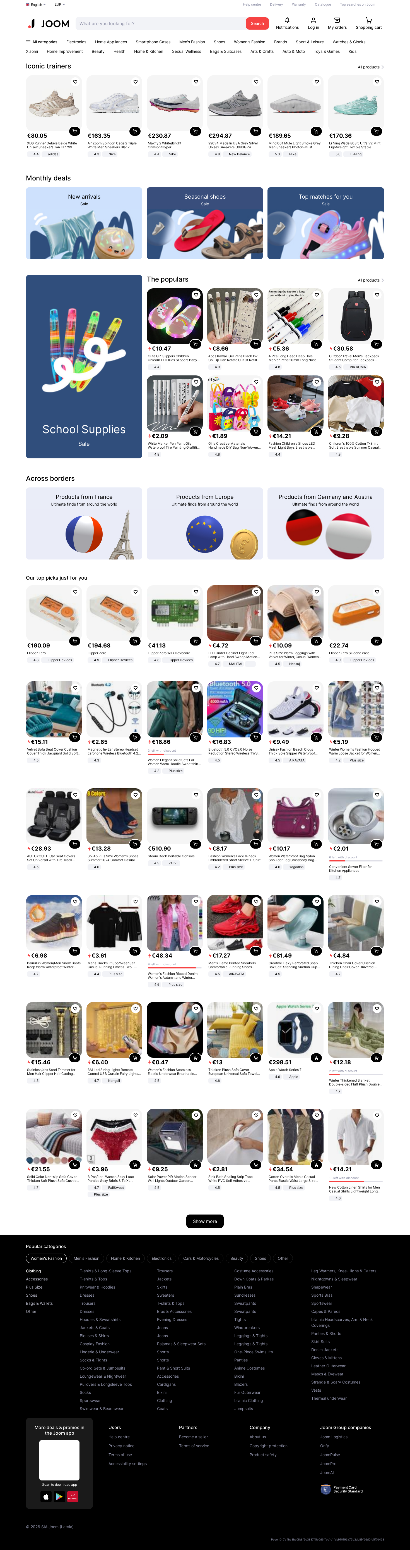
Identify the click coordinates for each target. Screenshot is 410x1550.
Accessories (37, 1279)
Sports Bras (321, 1295)
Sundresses (244, 1295)
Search (257, 23)
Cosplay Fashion (95, 1343)
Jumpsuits (243, 1408)
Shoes (219, 41)
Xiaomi (32, 51)
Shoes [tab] (260, 1258)
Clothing (33, 1270)
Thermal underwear (329, 1398)
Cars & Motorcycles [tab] (201, 1258)
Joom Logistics (334, 1437)
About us (258, 1437)
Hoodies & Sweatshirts (100, 1319)
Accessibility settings (127, 1463)
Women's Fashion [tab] (46, 1258)
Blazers (241, 1384)
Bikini (162, 1392)
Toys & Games (327, 51)
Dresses (87, 1295)
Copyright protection (269, 1446)
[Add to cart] (75, 131)
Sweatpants (245, 1303)
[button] (46, 1496)
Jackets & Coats (95, 1327)
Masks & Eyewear (327, 1374)
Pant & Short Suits (173, 1368)
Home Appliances (111, 41)
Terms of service (194, 1446)
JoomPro (328, 1463)
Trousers (87, 1303)
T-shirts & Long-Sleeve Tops (105, 1270)
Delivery (276, 4)
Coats (162, 1408)
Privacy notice (121, 1446)
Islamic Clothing (248, 1400)
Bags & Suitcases (226, 51)
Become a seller (193, 1437)
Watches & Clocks (349, 41)
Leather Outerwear (328, 1365)
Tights (240, 1319)
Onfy (324, 1446)
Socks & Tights (93, 1360)
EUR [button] (58, 4)
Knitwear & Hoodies (97, 1287)
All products (369, 67)
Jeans (162, 1327)
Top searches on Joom (357, 4)
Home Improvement (65, 51)
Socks (85, 1392)
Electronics (76, 41)
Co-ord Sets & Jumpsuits (102, 1368)
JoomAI (327, 1472)
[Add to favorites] (75, 81)
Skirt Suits (320, 1341)
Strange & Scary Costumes (335, 1382)
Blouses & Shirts (94, 1335)
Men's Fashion (192, 41)
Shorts (163, 1351)
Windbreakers (247, 1327)
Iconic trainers (48, 66)
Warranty (299, 4)
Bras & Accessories (174, 1311)
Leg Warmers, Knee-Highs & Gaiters (343, 1270)
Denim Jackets (324, 1349)
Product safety (263, 1455)
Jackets (164, 1279)
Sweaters (165, 1295)
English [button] (36, 5)
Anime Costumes (249, 1368)
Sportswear (90, 1400)
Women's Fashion (249, 41)
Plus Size (34, 1287)
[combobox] (159, 23)
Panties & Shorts (326, 1333)
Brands (280, 41)
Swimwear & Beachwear (102, 1408)
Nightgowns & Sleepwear (334, 1279)
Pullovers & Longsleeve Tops (106, 1384)
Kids (352, 51)
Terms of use (120, 1455)
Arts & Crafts (262, 51)
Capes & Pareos (325, 1311)
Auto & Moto (294, 51)
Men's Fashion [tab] (86, 1258)
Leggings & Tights (250, 1335)
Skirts (162, 1287)
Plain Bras (243, 1287)
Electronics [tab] (162, 1258)
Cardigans (166, 1384)
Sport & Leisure (310, 41)
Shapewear (321, 1287)
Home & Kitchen (148, 51)
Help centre (252, 4)
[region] (205, 116)
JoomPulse (330, 1455)
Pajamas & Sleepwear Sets (181, 1343)
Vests (316, 1390)
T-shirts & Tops (93, 1279)
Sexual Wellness (186, 51)
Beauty (98, 51)
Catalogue (323, 4)
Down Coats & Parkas (254, 1279)
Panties (241, 1360)
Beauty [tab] (236, 1258)
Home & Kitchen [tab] (125, 1258)
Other (31, 1311)
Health (119, 51)
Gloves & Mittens (326, 1357)
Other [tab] (283, 1258)
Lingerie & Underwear (99, 1351)
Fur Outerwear (247, 1392)
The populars (168, 279)
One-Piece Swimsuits (253, 1351)
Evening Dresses (172, 1319)
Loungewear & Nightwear (103, 1376)
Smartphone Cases (153, 41)
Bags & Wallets (39, 1303)
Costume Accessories (253, 1270)
